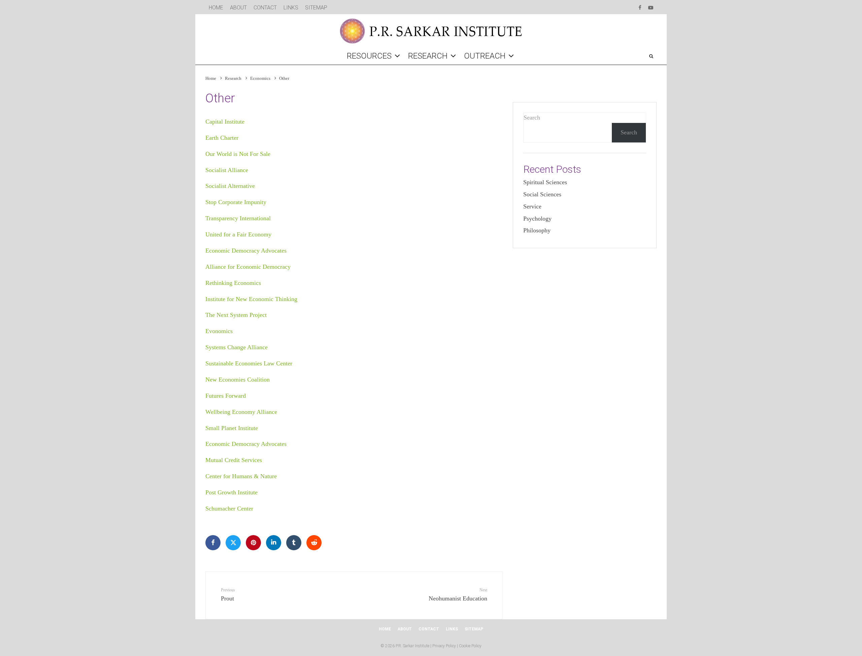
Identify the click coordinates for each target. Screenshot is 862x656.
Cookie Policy (470, 646)
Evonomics (219, 331)
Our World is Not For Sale (237, 154)
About (238, 7)
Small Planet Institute (231, 428)
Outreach (484, 56)
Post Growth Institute (231, 492)
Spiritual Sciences (545, 182)
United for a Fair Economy (238, 234)
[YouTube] (651, 7)
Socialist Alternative (230, 186)
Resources (369, 56)
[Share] (213, 542)
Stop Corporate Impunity (235, 202)
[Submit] (314, 542)
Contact (265, 7)
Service (532, 206)
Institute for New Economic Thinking (251, 299)
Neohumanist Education (458, 595)
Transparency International (238, 218)
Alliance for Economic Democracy (248, 266)
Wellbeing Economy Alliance (241, 411)
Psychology (537, 218)
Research (427, 56)
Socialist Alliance (226, 170)
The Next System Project (236, 314)
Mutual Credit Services (233, 460)
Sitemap (316, 7)
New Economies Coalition (237, 379)
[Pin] (253, 542)
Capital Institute (224, 121)
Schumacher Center (229, 508)
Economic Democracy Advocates (246, 250)
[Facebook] (640, 7)
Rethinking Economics (233, 283)
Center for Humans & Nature (241, 476)
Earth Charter (221, 137)
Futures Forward (225, 395)
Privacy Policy (444, 646)
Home (216, 7)
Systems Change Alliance (236, 347)
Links (291, 7)
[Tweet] (233, 542)
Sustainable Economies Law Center (248, 363)
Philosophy (537, 230)
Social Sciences (542, 194)
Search (532, 117)
